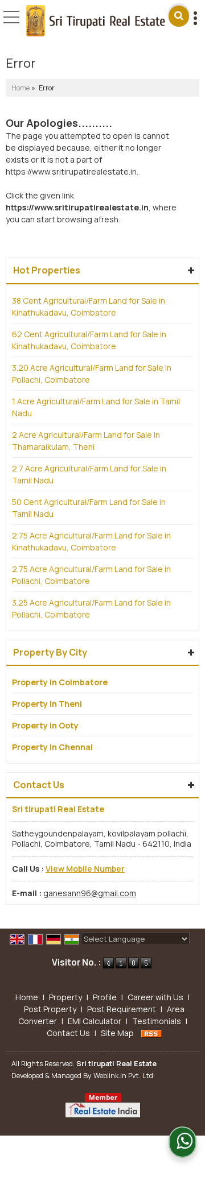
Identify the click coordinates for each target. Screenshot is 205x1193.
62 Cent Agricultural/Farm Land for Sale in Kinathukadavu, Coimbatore (89, 340)
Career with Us (155, 997)
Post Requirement (121, 1009)
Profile (105, 997)
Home (20, 88)
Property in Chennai (52, 747)
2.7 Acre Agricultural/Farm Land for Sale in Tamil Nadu (89, 474)
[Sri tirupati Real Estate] (95, 21)
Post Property (50, 1009)
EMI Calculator (94, 1021)
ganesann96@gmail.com (89, 893)
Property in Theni (47, 703)
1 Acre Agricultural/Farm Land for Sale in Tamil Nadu (96, 407)
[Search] (179, 16)
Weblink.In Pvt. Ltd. (124, 1075)
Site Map (117, 1033)
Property (65, 997)
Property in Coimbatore (60, 682)
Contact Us (68, 1033)
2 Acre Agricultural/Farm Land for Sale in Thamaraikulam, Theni (86, 440)
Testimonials (156, 1021)
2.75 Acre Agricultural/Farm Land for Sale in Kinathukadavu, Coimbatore (91, 541)
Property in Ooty (45, 725)
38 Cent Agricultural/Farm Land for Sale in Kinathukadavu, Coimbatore (88, 306)
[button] (85, 868)
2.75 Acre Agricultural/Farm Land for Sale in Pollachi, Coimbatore (91, 575)
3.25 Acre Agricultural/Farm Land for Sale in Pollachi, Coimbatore (91, 608)
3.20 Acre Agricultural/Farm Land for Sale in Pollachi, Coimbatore (91, 373)
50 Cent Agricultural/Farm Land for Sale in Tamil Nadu (89, 507)
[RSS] (151, 1033)
